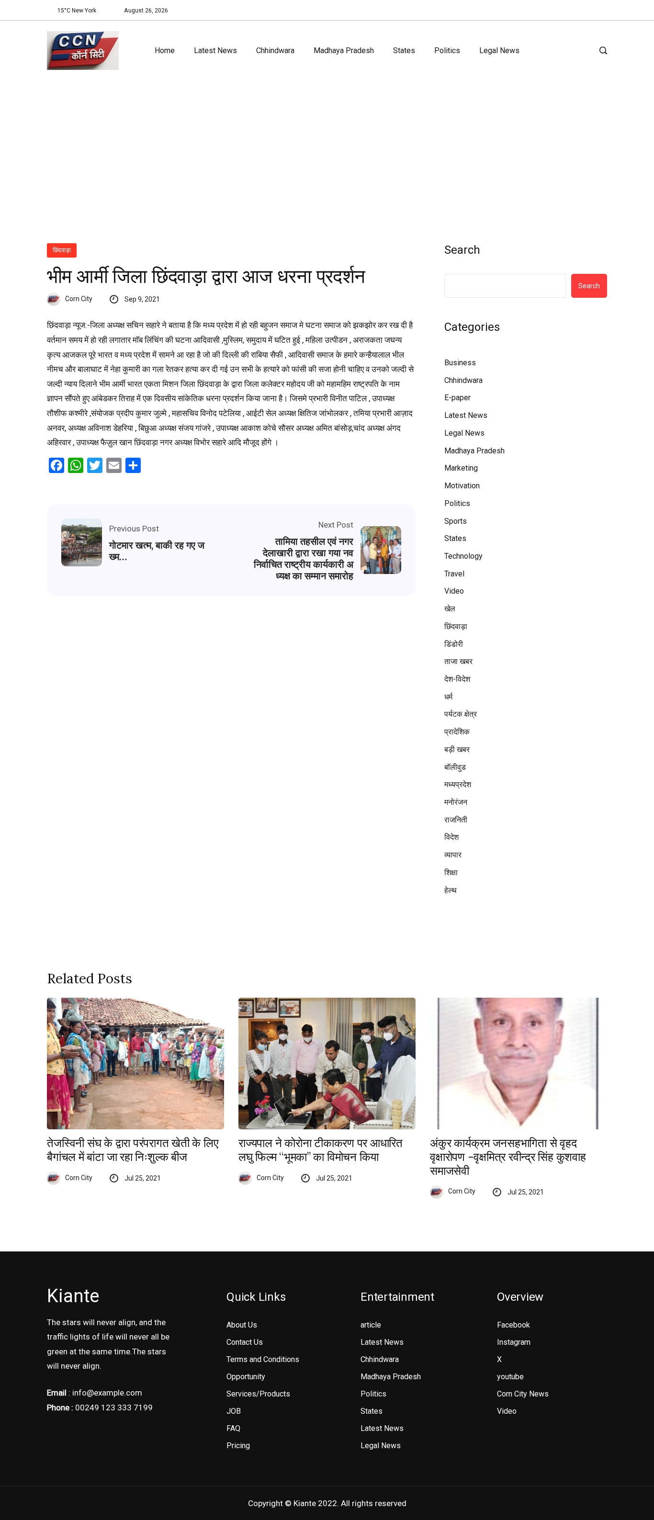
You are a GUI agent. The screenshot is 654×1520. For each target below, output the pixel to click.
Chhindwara (275, 50)
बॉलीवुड (455, 767)
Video (454, 591)
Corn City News (523, 1393)
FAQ (233, 1428)
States (404, 50)
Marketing (461, 468)
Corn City (78, 299)
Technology (463, 556)
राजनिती (455, 819)
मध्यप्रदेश (457, 784)
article (371, 1324)
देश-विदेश (457, 679)
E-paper (457, 397)
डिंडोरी (453, 644)
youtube (510, 1376)
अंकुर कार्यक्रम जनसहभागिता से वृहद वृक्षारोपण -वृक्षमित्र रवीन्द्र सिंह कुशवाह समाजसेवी (508, 1157)
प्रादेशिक (457, 731)
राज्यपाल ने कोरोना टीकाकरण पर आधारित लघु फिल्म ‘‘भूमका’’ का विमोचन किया (320, 1150)
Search (462, 250)
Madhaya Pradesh (344, 50)
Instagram (513, 1342)
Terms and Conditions (262, 1359)
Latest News (215, 50)
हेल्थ (450, 890)
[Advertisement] (327, 152)
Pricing (238, 1445)
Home (165, 50)
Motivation (462, 485)
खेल (449, 608)
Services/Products (258, 1393)
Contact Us (244, 1342)
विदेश (451, 837)
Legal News (499, 50)
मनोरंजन (455, 802)
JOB (233, 1411)
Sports (455, 521)
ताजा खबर (458, 661)
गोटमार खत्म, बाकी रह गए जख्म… (156, 551)
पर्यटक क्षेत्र (460, 714)
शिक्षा (451, 872)
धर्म (448, 696)
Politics (447, 50)
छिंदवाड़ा (62, 250)
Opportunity (245, 1376)
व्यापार (453, 854)
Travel (454, 573)
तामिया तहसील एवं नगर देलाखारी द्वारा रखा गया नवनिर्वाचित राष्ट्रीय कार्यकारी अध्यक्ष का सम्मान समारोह (303, 559)
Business (460, 362)
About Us (241, 1324)
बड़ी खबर (457, 749)
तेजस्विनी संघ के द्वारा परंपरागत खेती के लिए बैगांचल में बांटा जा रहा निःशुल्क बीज (132, 1150)
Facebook (513, 1324)
